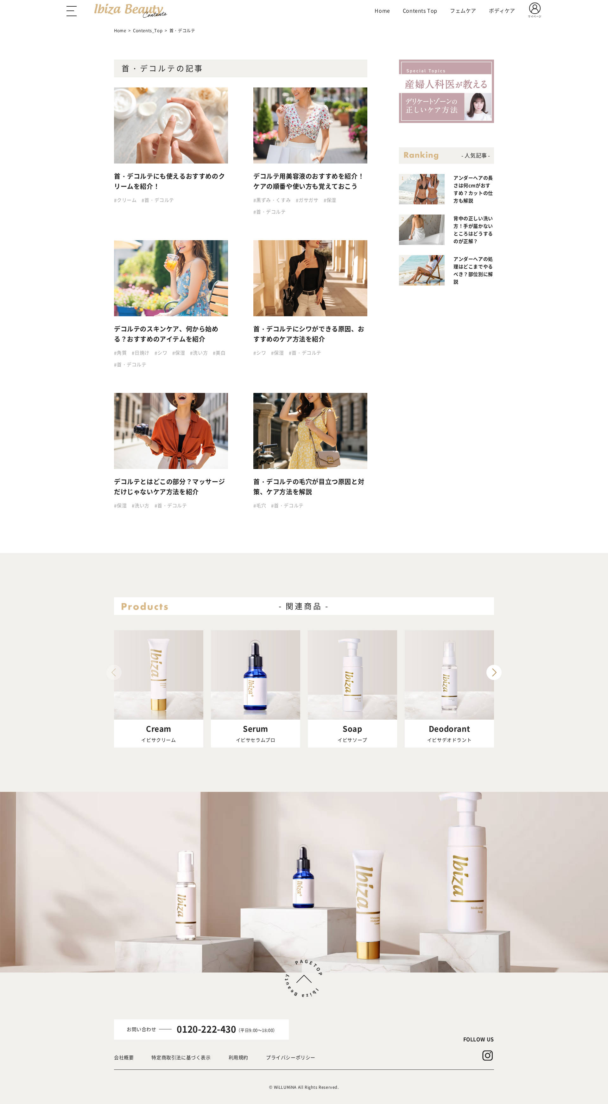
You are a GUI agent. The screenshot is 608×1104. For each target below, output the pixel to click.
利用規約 (238, 1057)
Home (382, 10)
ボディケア (502, 10)
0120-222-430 (206, 1029)
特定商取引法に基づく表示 (181, 1057)
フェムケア (463, 10)
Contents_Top (147, 30)
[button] (494, 672)
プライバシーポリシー (290, 1057)
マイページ (535, 16)
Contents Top (420, 10)
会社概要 (124, 1057)
